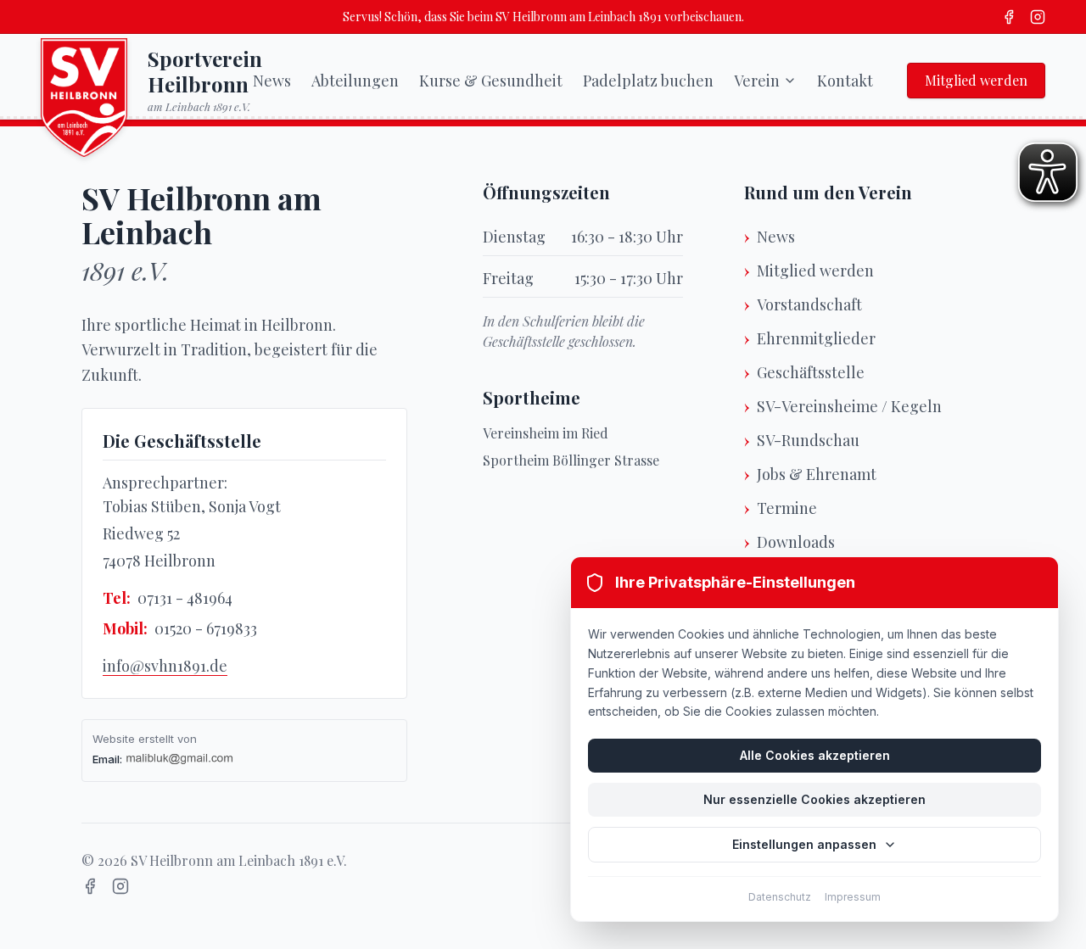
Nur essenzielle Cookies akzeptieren (814, 799)
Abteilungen (355, 80)
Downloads (796, 542)
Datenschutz (779, 896)
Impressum (853, 896)
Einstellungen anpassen (804, 844)
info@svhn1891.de (165, 666)
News (272, 80)
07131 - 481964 (184, 598)
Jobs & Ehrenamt (816, 474)
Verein (757, 80)
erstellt (156, 738)
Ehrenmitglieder (816, 338)
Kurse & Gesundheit (491, 80)
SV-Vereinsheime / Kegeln (849, 406)
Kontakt (845, 80)
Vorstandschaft (809, 304)
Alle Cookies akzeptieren (815, 755)
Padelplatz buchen (648, 80)
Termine (787, 508)
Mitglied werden (976, 80)
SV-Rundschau (808, 440)
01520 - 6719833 (205, 628)
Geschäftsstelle (811, 372)
